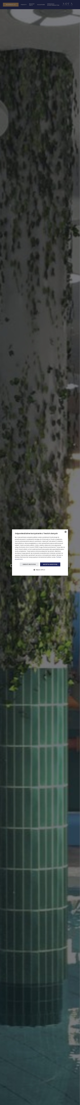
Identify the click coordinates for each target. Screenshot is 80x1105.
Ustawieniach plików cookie (47, 557)
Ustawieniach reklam (49, 555)
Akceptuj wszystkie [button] (50, 564)
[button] (40, 570)
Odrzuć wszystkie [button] (29, 564)
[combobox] (66, 532)
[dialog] (40, 552)
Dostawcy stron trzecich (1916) (28, 547)
